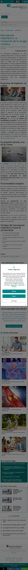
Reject (14, 296)
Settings (14, 301)
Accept (14, 291)
